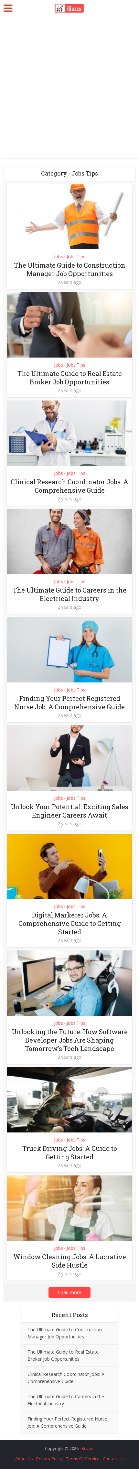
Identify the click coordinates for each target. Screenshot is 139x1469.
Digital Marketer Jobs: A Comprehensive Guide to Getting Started (69, 923)
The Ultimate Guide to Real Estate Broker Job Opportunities (69, 377)
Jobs (58, 256)
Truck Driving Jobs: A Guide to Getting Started (69, 1152)
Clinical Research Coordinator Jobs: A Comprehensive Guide (69, 485)
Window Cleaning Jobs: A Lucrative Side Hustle (69, 1260)
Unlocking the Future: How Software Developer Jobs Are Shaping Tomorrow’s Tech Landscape (70, 1040)
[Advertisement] (69, 88)
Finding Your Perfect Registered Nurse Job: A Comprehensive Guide (69, 702)
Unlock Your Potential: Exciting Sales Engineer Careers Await (69, 810)
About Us (24, 1459)
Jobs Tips (76, 256)
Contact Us (113, 1459)
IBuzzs (86, 1448)
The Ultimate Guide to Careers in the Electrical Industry (69, 594)
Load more (69, 1292)
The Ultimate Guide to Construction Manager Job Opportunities (69, 269)
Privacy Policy (49, 1459)
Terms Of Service (83, 1459)
